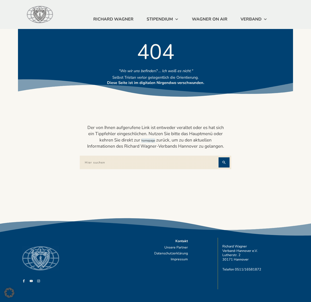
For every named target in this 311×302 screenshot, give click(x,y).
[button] (9, 292)
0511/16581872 (248, 269)
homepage (148, 141)
